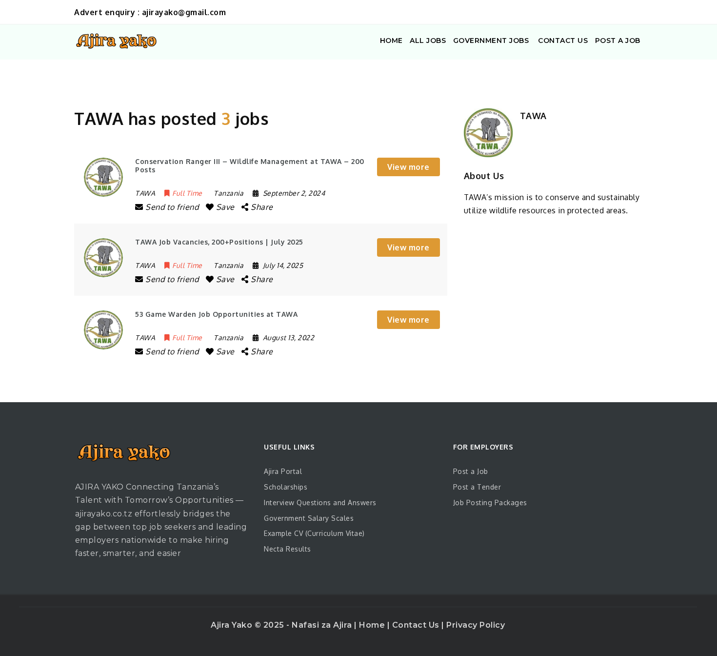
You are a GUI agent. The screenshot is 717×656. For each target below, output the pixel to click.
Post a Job (470, 471)
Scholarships (285, 487)
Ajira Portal (283, 471)
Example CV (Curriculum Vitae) (314, 533)
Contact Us (417, 625)
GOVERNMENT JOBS (491, 40)
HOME (391, 40)
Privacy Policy (475, 625)
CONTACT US (562, 40)
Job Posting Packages (490, 502)
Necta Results (287, 549)
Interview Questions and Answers (320, 502)
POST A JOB (617, 40)
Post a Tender (477, 487)
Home (373, 625)
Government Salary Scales (309, 518)
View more (408, 167)
